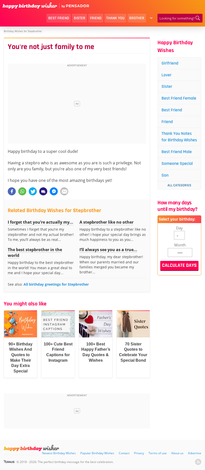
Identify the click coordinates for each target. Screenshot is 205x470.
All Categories (179, 185)
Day (179, 227)
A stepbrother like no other (107, 222)
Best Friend (58, 18)
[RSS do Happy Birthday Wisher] (198, 462)
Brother (136, 18)
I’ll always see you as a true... (108, 249)
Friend (96, 18)
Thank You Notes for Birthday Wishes (179, 137)
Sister (79, 18)
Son (165, 175)
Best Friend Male (177, 152)
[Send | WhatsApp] (22, 191)
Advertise (194, 453)
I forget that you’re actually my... (40, 222)
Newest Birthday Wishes (59, 453)
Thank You (115, 18)
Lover (167, 75)
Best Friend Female (179, 98)
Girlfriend (170, 63)
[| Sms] (43, 191)
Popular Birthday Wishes (97, 453)
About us (177, 453)
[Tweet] (33, 191)
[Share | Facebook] (12, 191)
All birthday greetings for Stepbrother (56, 284)
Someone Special (177, 163)
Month (180, 244)
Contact (124, 453)
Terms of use (157, 453)
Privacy (139, 453)
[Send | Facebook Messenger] (54, 191)
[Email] (64, 191)
